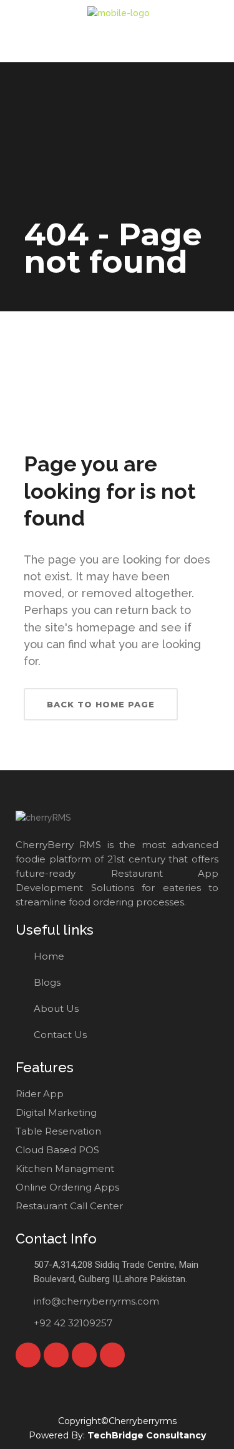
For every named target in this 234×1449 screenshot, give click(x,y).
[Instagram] (84, 1355)
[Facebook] (28, 1355)
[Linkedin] (112, 1355)
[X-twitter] (56, 1355)
